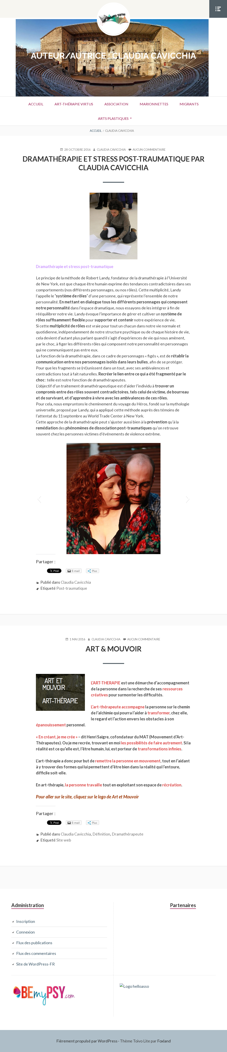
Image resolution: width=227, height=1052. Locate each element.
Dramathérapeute (127, 834)
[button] (39, 498)
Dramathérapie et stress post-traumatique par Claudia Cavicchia (114, 163)
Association (116, 104)
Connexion (25, 932)
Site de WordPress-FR (35, 964)
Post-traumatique (71, 588)
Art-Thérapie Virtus (74, 104)
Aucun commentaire (149, 150)
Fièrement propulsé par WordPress (86, 1040)
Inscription (25, 921)
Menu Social (218, 17)
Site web (63, 840)
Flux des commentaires (36, 953)
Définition (101, 834)
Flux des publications (34, 942)
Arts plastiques (113, 118)
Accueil (35, 104)
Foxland (164, 1040)
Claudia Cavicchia (76, 582)
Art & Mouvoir (114, 648)
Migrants (189, 104)
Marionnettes (154, 104)
